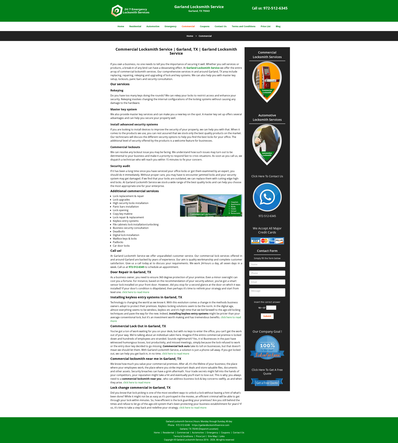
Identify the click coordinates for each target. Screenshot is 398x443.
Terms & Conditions (183, 436)
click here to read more (135, 292)
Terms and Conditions (243, 26)
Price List (266, 26)
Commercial (188, 26)
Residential (135, 26)
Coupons (204, 26)
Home (121, 26)
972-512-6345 (275, 8)
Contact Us (221, 26)
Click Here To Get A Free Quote (267, 371)
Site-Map (212, 436)
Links (222, 436)
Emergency (170, 26)
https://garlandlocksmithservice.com (210, 425)
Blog (278, 26)
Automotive (152, 26)
